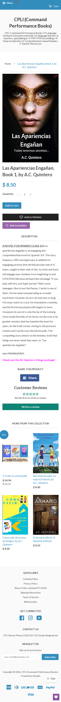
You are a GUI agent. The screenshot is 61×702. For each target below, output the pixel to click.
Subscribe (50, 657)
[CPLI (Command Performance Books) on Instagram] (30, 617)
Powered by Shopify (30, 676)
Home (8, 63)
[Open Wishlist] (56, 697)
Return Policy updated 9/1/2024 (30, 588)
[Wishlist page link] (16, 2)
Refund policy (30, 601)
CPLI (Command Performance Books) (30, 23)
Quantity (8, 193)
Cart (56, 6)
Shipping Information (30, 592)
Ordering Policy (30, 579)
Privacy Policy (30, 583)
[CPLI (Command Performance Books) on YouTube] (39, 617)
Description (29, 236)
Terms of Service (30, 597)
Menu (9, 2)
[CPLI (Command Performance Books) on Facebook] (21, 617)
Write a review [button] (31, 406)
